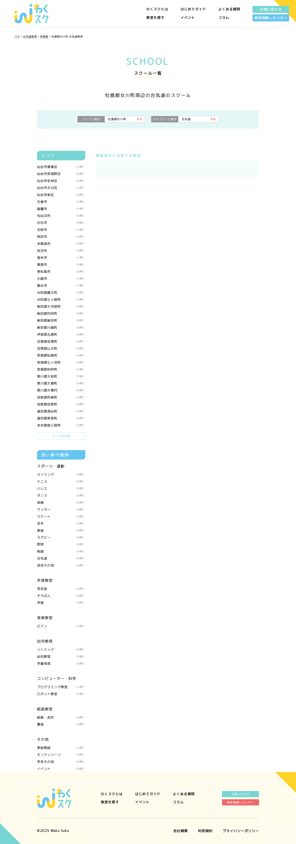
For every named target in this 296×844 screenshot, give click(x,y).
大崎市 (61, 278)
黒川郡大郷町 (61, 383)
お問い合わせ (271, 9)
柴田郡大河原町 (61, 306)
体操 (61, 502)
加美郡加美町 (61, 404)
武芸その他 (61, 565)
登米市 (61, 257)
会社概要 (180, 830)
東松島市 (61, 271)
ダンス (61, 495)
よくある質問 (229, 9)
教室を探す (155, 17)
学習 (61, 602)
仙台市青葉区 (61, 166)
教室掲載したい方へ (270, 17)
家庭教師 (61, 747)
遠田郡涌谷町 (61, 411)
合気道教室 (30, 36)
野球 (61, 544)
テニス (61, 481)
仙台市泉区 (61, 194)
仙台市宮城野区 (61, 173)
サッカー (61, 509)
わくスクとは (157, 9)
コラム (223, 17)
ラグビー (61, 537)
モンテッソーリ (61, 754)
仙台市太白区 (61, 187)
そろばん (61, 595)
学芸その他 (61, 761)
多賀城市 (61, 243)
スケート (61, 516)
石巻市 (61, 201)
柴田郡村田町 (61, 313)
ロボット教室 (61, 694)
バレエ (61, 488)
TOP (17, 36)
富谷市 (61, 285)
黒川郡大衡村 (61, 390)
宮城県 (44, 36)
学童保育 (61, 663)
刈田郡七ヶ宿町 (61, 299)
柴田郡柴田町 (61, 320)
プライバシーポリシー (241, 830)
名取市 (61, 229)
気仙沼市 (61, 215)
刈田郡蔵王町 (61, 292)
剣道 (61, 551)
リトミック (61, 649)
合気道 (61, 558)
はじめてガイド (193, 9)
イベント (187, 17)
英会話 (61, 588)
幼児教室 (61, 656)
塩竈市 (61, 208)
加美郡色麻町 (61, 397)
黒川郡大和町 (61, 376)
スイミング (61, 474)
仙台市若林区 (61, 180)
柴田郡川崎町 (61, 327)
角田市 (61, 236)
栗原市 (61, 264)
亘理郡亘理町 (61, 341)
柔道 (61, 530)
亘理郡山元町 (61, 348)
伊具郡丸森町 (61, 334)
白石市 (61, 222)
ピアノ (61, 626)
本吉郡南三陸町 (61, 425)
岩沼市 (61, 250)
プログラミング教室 (61, 687)
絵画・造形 (61, 717)
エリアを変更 (61, 436)
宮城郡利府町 (61, 369)
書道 (61, 724)
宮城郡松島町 (61, 355)
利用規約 (205, 830)
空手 (61, 523)
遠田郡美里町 (61, 418)
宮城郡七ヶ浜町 (61, 362)
